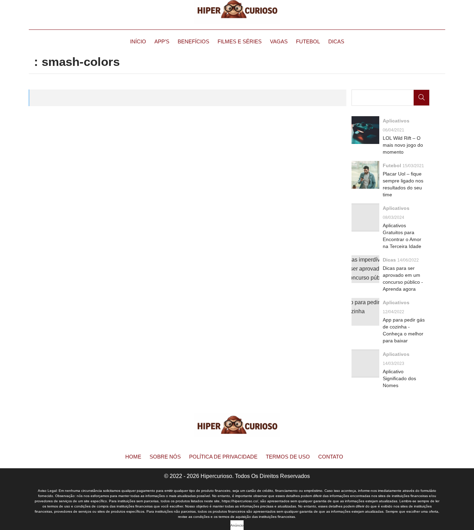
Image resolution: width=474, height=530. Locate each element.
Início (138, 41)
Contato (330, 457)
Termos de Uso (288, 457)
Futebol (308, 41)
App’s (161, 41)
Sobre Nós (165, 457)
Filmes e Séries (240, 41)
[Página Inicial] (237, 12)
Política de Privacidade (223, 457)
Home (133, 457)
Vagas (279, 41)
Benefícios (193, 41)
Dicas (336, 41)
